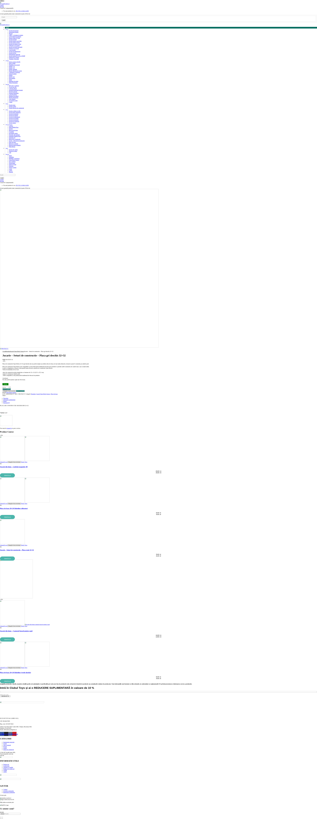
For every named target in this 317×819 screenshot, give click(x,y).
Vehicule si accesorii (14, 45)
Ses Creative (12, 161)
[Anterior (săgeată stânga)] (0, 818)
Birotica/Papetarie (13, 97)
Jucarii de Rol (12, 53)
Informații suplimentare (9, 399)
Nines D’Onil (12, 164)
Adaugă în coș (6, 389)
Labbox (11, 126)
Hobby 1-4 (12, 66)
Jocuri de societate (13, 118)
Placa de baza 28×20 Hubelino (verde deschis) (15, 672)
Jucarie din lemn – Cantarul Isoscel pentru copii (16, 631)
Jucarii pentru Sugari (14, 42)
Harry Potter (12, 63)
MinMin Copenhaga (14, 158)
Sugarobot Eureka (13, 32)
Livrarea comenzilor (8, 791)
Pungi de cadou (13, 151)
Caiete (10, 102)
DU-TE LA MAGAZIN (22, 11)
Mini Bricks (12, 146)
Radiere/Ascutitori (13, 96)
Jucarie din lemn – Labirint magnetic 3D (14, 467)
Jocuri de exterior (13, 115)
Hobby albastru (13, 69)
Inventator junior (13, 133)
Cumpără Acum (20, 391)
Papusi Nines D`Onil (14, 38)
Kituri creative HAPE (14, 62)
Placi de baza (12, 142)
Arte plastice (12, 99)
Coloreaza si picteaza (14, 72)
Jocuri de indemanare (14, 117)
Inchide (2, 6)
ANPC (5, 772)
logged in (9, 428)
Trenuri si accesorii (14, 48)
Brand (5, 401)
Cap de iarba (12, 50)
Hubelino (11, 157)
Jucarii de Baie (13, 39)
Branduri (8, 351)
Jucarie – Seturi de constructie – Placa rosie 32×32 (17, 550)
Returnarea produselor (9, 792)
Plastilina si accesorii (14, 65)
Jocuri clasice (12, 123)
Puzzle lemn (12, 105)
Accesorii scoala (13, 100)
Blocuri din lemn (13, 130)
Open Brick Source (14, 160)
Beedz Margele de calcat (15, 71)
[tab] (160, 398)
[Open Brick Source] (6, 425)
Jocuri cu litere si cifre (14, 111)
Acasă (4, 351)
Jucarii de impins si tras (15, 44)
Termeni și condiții (8, 767)
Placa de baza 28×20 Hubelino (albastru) (14, 508)
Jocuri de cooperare (14, 121)
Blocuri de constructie (14, 139)
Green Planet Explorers (15, 36)
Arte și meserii (7, 745)
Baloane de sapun (13, 81)
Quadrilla (11, 132)
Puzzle (5, 746)
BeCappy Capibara (14, 85)
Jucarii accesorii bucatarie (15, 47)
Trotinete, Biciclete (14, 59)
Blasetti (11, 172)
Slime (10, 79)
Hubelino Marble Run (14, 136)
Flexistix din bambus (14, 135)
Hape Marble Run (13, 127)
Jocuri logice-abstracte (15, 112)
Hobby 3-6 (12, 68)
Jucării (5, 743)
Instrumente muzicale (14, 54)
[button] (158, 5)
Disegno (11, 166)
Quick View (24, 462)
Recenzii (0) (6, 402)
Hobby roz (12, 77)
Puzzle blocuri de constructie (16, 108)
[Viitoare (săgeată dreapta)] (2, 818)
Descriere (5, 398)
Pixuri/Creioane (13, 91)
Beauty (11, 33)
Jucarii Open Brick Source (17, 351)
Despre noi (6, 764)
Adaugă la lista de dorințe (9, 391)
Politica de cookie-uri (8, 769)
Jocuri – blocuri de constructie (17, 140)
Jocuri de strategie (13, 114)
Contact (5, 789)
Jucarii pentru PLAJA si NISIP (17, 56)
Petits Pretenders (13, 82)
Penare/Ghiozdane (14, 93)
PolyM (11, 129)
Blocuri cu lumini (13, 143)
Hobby (11, 75)
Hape (10, 155)
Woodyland (12, 163)
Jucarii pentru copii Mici (15, 41)
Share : (4, 395)
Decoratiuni (12, 78)
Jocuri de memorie (14, 120)
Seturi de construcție (8, 749)
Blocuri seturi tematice (15, 145)
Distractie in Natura (14, 57)
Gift (10, 152)
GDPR (5, 770)
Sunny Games (12, 167)
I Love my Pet (12, 87)
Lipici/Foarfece (13, 94)
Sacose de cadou (13, 149)
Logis (10, 169)
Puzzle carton (12, 106)
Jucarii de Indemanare (14, 51)
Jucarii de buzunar (13, 30)
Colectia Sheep (13, 88)
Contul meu (6, 766)
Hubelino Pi (12, 137)
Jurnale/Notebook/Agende (16, 90)
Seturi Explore (13, 74)
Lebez (10, 170)
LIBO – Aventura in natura (16, 35)
